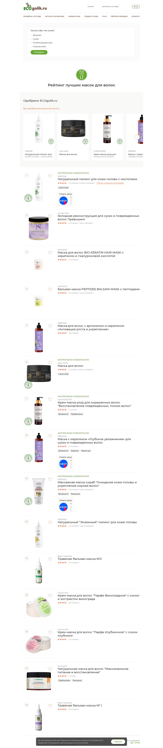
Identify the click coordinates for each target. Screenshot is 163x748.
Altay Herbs (63, 363)
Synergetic (62, 666)
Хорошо (118, 742)
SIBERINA (62, 176)
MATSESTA (62, 250)
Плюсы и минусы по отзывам (110, 183)
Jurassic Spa (63, 213)
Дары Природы (65, 556)
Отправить (39, 52)
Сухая (36, 39)
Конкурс (136, 16)
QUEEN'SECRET (65, 400)
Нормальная (39, 46)
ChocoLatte (63, 593)
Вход (136, 6)
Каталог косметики (54, 16)
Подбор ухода (91, 16)
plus (104, 16)
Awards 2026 (74, 16)
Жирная (37, 35)
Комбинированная (42, 43)
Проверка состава (32, 16)
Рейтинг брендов (119, 16)
